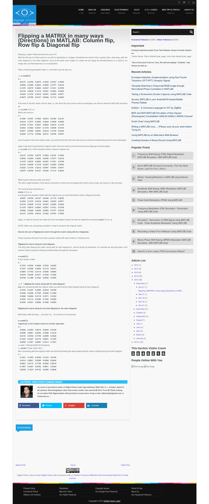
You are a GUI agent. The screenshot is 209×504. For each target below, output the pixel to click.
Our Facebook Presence (141, 494)
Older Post (125, 465)
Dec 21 (141, 294)
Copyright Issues (102, 488)
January (139, 338)
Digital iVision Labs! (112, 501)
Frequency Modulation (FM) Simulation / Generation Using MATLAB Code (163, 210)
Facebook (26, 405)
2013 (136, 342)
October (139, 312)
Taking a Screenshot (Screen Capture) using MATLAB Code (161, 94)
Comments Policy (30, 491)
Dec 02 (141, 301)
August (139, 320)
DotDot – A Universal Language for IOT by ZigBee (156, 107)
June (138, 327)
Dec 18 (141, 298)
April (138, 331)
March (139, 334)
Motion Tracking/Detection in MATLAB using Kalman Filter (163, 178)
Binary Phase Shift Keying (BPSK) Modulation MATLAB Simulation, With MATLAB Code (164, 241)
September (141, 316)
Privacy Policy (29, 488)
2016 (136, 272)
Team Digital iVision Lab (46, 475)
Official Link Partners (32, 494)
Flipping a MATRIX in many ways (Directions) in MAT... (160, 290)
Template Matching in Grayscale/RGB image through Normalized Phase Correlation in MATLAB (157, 87)
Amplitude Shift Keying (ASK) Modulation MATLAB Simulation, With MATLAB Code (162, 190)
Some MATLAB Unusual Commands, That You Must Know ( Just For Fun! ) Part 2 (163, 167)
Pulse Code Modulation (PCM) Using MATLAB (160, 200)
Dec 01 (141, 305)
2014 (136, 279)
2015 (136, 276)
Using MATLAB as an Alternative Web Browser (154, 134)
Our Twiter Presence (67, 494)
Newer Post (20, 465)
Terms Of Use (136, 488)
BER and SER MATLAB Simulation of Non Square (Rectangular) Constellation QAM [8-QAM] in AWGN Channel (161, 114)
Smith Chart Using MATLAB (145, 121)
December (140, 283)
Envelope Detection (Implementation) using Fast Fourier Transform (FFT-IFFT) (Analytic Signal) (159, 79)
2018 (136, 265)
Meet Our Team (65, 491)
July (138, 323)
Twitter (49, 405)
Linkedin (95, 405)
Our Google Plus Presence (106, 491)
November (140, 309)
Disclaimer (63, 488)
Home (73, 465)
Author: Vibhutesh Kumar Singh (41, 382)
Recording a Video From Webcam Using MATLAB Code (164, 231)
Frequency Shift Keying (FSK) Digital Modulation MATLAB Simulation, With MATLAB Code (161, 156)
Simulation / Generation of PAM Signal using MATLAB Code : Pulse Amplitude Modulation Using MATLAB (163, 221)
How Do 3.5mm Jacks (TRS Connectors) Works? (161, 251)
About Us (135, 491)
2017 (136, 268)
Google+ (71, 405)
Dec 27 (141, 287)
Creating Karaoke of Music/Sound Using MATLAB (156, 140)
